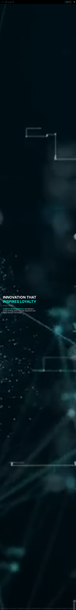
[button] (74, 2)
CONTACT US (68, 1)
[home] (7, 2)
